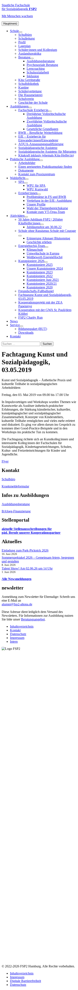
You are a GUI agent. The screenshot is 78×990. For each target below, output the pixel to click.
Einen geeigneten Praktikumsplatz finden (45, 166)
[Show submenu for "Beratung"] (32, 58)
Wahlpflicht (17, 178)
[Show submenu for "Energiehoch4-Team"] (46, 247)
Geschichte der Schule (33, 102)
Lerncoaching (36, 68)
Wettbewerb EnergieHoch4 (44, 257)
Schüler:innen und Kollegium (37, 50)
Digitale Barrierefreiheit (25, 981)
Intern (14, 641)
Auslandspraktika (29, 53)
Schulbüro (25, 34)
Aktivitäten (17, 215)
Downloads (25, 332)
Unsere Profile (36, 204)
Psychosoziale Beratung (42, 65)
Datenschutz (18, 634)
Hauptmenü (10, 23)
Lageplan (24, 46)
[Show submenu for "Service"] (21, 326)
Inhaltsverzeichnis (21, 626)
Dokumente (26, 170)
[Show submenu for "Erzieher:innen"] (39, 194)
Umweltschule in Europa (43, 253)
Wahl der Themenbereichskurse (47, 208)
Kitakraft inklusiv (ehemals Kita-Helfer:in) (46, 155)
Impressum (17, 638)
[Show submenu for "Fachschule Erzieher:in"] (50, 111)
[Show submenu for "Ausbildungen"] (30, 107)
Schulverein (26, 99)
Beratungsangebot (33, 619)
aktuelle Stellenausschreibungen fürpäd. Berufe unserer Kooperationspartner (31, 530)
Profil (22, 42)
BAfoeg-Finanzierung (16, 511)
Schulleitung (26, 38)
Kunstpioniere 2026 (31, 261)
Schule (14, 31)
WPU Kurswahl (37, 189)
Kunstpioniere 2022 (40, 276)
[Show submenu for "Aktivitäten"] (26, 216)
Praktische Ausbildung (25, 159)
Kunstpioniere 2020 (40, 287)
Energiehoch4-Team (31, 246)
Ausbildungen (19, 106)
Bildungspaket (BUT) (32, 329)
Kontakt (15, 336)
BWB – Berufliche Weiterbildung (40, 132)
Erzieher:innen (27, 193)
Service (15, 325)
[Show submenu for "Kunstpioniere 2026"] (46, 262)
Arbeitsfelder (26, 163)
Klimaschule (35, 249)
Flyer (5, 461)
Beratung (24, 57)
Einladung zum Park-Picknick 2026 (25, 550)
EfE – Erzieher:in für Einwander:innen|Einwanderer (38, 138)
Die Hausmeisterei (30, 95)
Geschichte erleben (39, 242)
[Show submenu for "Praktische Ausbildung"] (41, 160)
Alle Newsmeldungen (16, 579)
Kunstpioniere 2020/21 (42, 283)
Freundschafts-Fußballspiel (36, 291)
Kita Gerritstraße (29, 80)
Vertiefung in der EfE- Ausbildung (49, 200)
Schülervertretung (30, 91)
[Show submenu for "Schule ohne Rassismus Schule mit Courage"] (20, 235)
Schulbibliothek (28, 83)
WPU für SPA (36, 185)
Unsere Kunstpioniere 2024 (45, 268)
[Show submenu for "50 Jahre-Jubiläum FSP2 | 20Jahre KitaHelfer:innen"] (42, 224)
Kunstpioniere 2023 (40, 272)
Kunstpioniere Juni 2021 (43, 280)
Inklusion (33, 76)
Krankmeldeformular (15, 486)
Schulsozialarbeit (38, 72)
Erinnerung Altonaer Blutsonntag (48, 238)
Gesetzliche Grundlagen (42, 129)
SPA (21, 182)
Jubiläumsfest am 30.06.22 (44, 227)
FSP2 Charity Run (30, 317)
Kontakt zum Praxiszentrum (36, 174)
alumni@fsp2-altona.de (17, 604)
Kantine (23, 87)
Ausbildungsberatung (41, 61)
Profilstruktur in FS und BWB (46, 197)
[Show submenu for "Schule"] (20, 32)
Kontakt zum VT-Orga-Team (46, 212)
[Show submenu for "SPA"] (26, 183)
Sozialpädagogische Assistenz (37, 148)
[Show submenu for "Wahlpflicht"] (26, 179)
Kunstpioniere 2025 (40, 264)
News (14, 321)
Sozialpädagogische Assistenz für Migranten (47, 151)
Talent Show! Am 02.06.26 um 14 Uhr (27, 568)
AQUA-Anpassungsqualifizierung (40, 144)
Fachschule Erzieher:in (33, 110)
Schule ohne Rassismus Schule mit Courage (47, 231)
